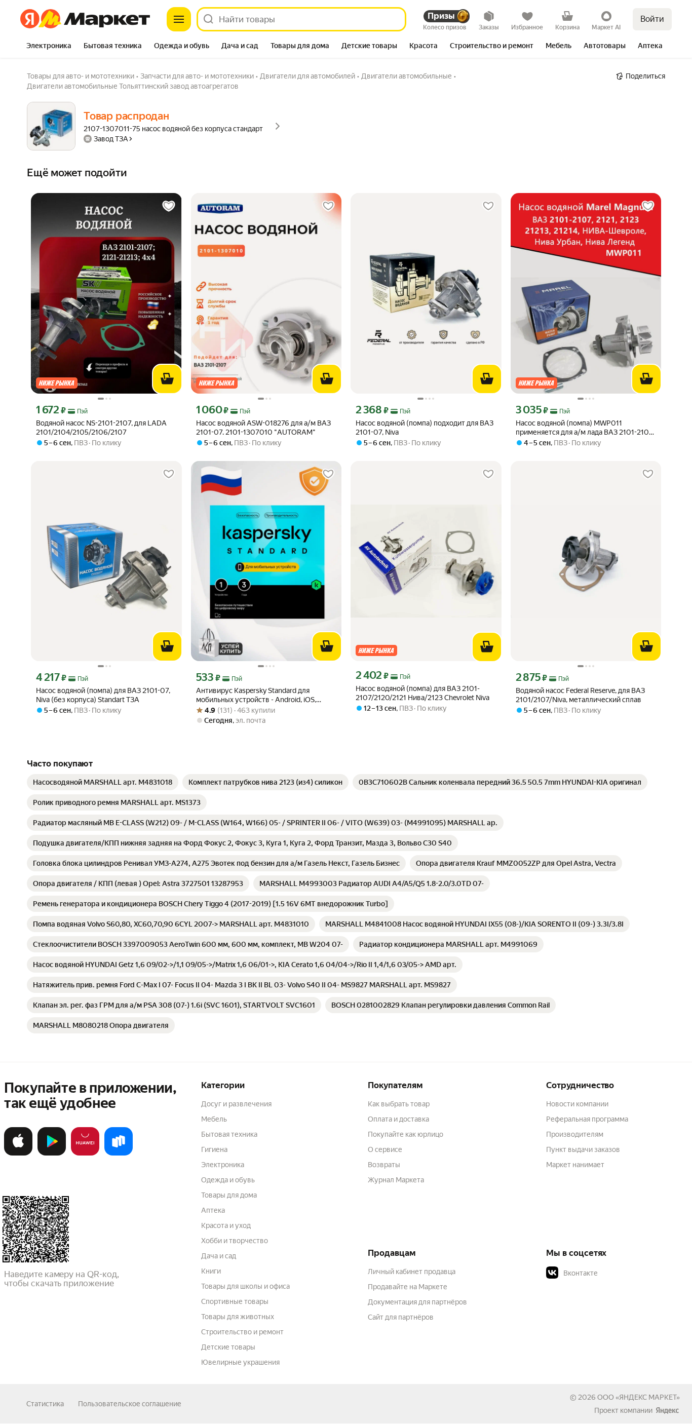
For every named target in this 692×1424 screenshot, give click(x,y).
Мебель (214, 1119)
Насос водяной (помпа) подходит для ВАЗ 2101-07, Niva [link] (424, 427)
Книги (211, 1271)
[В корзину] (167, 379)
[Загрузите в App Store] (18, 1153)
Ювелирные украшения (240, 1362)
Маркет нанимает (575, 1165)
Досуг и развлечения (236, 1104)
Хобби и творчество (234, 1241)
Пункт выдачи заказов (583, 1149)
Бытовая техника (229, 1134)
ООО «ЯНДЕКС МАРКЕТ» (638, 1397)
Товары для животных (237, 1317)
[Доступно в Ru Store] (118, 1153)
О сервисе (385, 1149)
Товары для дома (229, 1195)
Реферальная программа (587, 1119)
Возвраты (384, 1165)
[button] (617, 1273)
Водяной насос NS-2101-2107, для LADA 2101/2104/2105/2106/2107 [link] (101, 427)
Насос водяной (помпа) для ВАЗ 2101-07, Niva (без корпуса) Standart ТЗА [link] (103, 695)
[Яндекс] (667, 1410)
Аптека (213, 1210)
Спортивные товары (234, 1301)
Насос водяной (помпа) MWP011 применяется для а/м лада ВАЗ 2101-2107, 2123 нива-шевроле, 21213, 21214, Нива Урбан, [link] (585, 428)
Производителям (574, 1134)
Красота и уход (226, 1225)
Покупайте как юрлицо (405, 1134)
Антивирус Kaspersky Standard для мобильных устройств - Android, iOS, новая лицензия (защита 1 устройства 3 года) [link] (261, 695)
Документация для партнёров (417, 1302)
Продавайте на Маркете (407, 1287)
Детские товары (228, 1347)
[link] (102, 782)
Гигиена (214, 1149)
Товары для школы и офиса (245, 1286)
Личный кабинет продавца (411, 1271)
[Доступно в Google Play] (51, 1153)
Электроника (222, 1165)
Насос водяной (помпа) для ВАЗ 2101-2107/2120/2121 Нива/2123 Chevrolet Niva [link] (422, 693)
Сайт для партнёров (401, 1317)
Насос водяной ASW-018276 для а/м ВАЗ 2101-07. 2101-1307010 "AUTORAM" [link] (263, 427)
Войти (652, 19)
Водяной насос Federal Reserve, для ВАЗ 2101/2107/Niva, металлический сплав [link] (580, 695)
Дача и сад (218, 1256)
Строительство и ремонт (242, 1332)
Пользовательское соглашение (129, 1404)
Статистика (45, 1404)
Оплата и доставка (398, 1119)
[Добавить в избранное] (169, 206)
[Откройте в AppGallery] (85, 1153)
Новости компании (577, 1104)
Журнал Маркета (396, 1180)
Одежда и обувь (228, 1180)
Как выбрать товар (399, 1104)
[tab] (49, 46)
